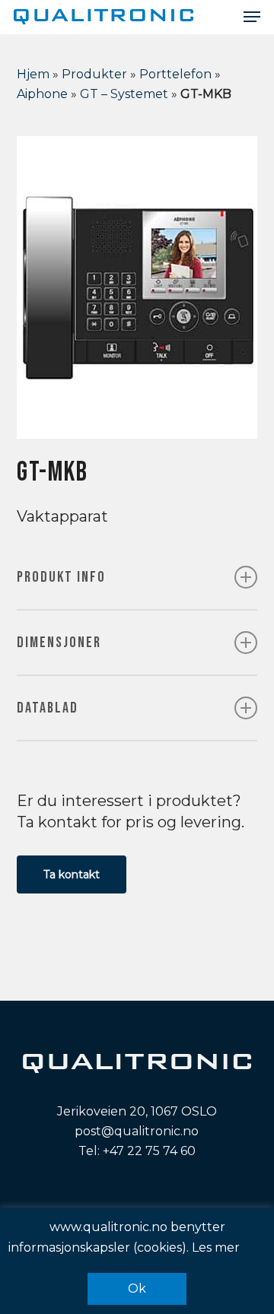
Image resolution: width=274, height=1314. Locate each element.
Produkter (94, 74)
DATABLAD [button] (47, 708)
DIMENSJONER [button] (59, 642)
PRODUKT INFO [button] (61, 577)
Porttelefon (175, 74)
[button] (252, 16)
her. (254, 1247)
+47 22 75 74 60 (149, 1151)
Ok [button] (137, 1288)
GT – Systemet (124, 94)
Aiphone (42, 94)
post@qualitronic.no (137, 1131)
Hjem (33, 74)
